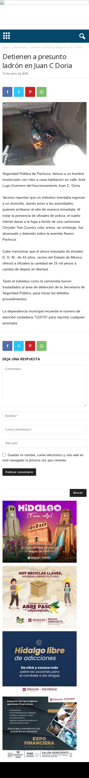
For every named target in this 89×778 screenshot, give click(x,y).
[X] (19, 92)
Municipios (19, 47)
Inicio (5, 47)
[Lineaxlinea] (44, 15)
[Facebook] (7, 92)
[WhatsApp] (41, 92)
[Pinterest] (30, 92)
